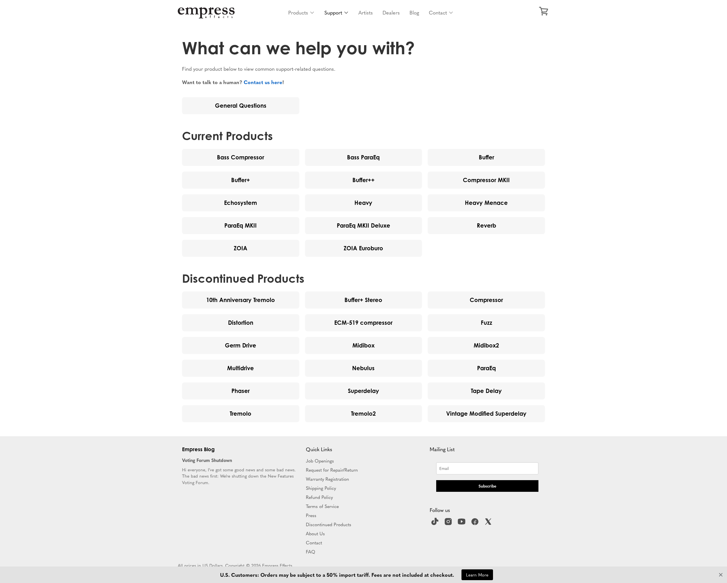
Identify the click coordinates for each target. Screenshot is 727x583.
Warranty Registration (327, 479)
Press (311, 515)
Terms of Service (322, 506)
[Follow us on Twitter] (489, 523)
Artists (365, 12)
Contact (438, 12)
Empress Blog (198, 449)
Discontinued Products (328, 524)
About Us (315, 533)
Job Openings (320, 460)
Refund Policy (319, 497)
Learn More (477, 575)
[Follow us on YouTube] (462, 523)
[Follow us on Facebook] (476, 523)
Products (298, 12)
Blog (414, 12)
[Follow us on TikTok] (436, 523)
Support (333, 12)
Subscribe (487, 486)
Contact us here (263, 82)
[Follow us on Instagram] (449, 523)
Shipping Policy (321, 488)
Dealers (391, 12)
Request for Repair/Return (332, 470)
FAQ (310, 551)
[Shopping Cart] (543, 11)
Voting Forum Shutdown (207, 460)
